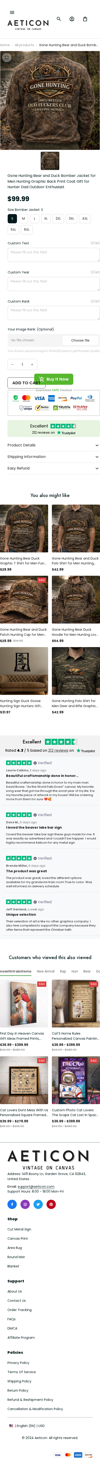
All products (24, 45)
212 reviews (58, 750)
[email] (36, 1186)
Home (5, 45)
